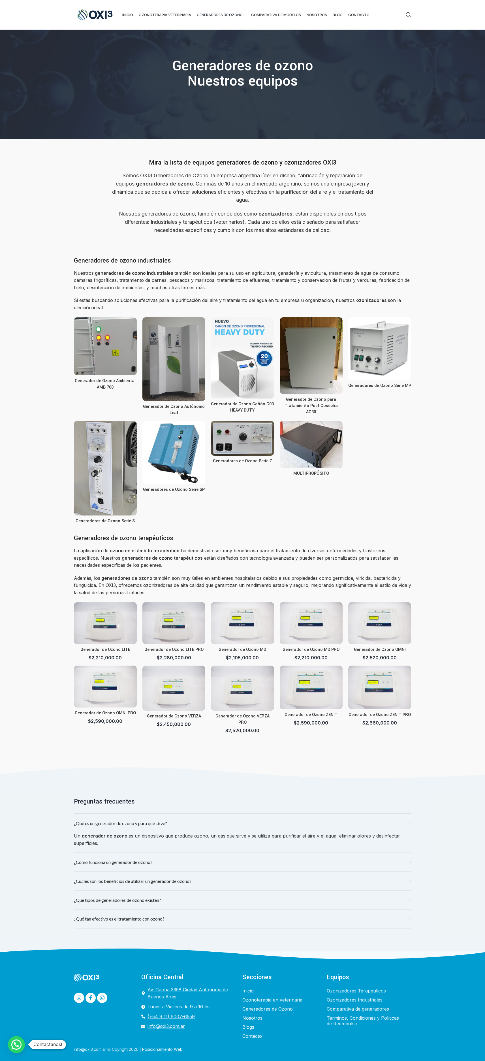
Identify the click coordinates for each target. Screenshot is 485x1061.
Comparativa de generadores (358, 1009)
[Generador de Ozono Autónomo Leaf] (173, 359)
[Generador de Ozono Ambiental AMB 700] (105, 346)
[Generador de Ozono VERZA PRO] (242, 688)
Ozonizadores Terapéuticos (356, 991)
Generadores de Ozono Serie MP (379, 386)
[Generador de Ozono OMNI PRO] (105, 687)
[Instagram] (79, 998)
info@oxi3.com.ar (90, 1049)
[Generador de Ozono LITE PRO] (173, 623)
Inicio (248, 991)
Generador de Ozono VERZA (174, 716)
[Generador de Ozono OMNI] (379, 623)
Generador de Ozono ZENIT (311, 715)
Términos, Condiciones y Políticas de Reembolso (363, 1020)
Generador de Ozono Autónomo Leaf (174, 410)
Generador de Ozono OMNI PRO (105, 713)
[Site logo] (95, 14)
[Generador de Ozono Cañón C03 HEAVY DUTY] (242, 358)
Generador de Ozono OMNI (380, 650)
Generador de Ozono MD (242, 650)
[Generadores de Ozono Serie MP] (379, 348)
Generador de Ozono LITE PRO (174, 650)
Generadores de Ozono (267, 1009)
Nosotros (252, 1018)
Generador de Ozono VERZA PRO (242, 719)
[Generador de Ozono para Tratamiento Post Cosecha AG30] (311, 355)
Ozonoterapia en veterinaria (272, 1000)
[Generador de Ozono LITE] (105, 623)
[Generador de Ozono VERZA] (173, 688)
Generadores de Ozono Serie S (105, 521)
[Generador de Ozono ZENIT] (311, 687)
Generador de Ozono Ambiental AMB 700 (105, 384)
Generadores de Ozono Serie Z (242, 461)
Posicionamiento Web (162, 1049)
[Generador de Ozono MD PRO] (311, 623)
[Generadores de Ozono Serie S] (105, 468)
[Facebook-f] (91, 998)
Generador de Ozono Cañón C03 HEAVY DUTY (242, 407)
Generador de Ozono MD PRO (311, 650)
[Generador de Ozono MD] (242, 623)
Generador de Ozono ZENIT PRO (380, 715)
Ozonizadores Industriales (355, 1000)
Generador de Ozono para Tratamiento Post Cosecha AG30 (311, 406)
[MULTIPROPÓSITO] (311, 444)
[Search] (408, 14)
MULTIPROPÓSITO (311, 473)
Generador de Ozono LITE (105, 650)
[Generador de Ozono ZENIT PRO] (379, 687)
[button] (16, 1044)
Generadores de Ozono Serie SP (174, 490)
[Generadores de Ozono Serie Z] (242, 438)
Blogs (248, 1027)
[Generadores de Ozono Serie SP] (173, 452)
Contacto (252, 1036)
